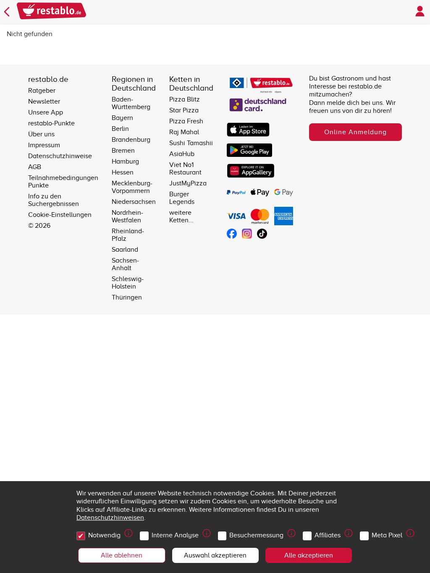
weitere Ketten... (181, 216)
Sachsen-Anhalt (125, 264)
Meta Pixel (387, 535)
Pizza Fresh (186, 121)
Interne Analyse (175, 535)
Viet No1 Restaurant (185, 168)
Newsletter (44, 101)
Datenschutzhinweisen (110, 517)
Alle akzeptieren (308, 555)
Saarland (125, 249)
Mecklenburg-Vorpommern (132, 187)
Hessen (123, 172)
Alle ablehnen (121, 555)
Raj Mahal (184, 132)
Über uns (41, 134)
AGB (34, 167)
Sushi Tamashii (191, 143)
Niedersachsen (134, 202)
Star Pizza (184, 110)
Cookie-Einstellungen (60, 215)
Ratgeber (41, 90)
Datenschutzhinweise (60, 156)
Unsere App (45, 112)
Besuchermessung (256, 535)
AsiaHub (181, 154)
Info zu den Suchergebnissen (53, 200)
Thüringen (127, 297)
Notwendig (104, 535)
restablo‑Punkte (51, 123)
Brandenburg (131, 139)
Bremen (123, 150)
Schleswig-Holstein (128, 282)
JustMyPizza (188, 183)
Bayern (122, 118)
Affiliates (328, 535)
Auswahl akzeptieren (215, 555)
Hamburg (125, 161)
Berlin (120, 129)
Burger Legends (181, 198)
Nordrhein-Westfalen (127, 216)
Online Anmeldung (355, 132)
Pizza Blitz (184, 99)
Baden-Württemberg (131, 103)
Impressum (44, 145)
